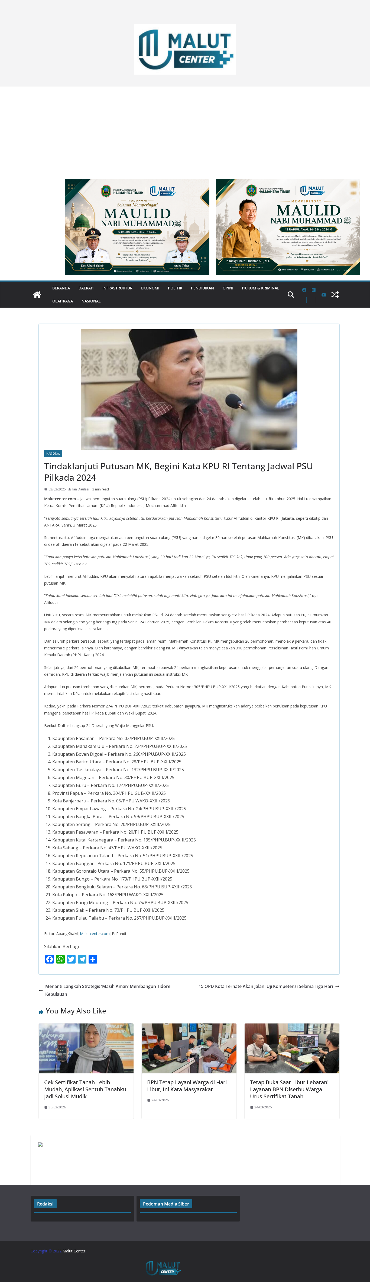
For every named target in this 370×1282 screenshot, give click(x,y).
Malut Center (74, 1251)
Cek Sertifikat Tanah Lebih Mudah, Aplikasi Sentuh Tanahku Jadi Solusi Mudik (85, 1089)
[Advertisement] (185, 130)
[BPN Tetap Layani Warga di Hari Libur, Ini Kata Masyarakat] (189, 1027)
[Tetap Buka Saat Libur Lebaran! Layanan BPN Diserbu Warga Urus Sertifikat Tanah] (292, 1027)
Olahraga (62, 301)
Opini (228, 288)
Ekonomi (150, 288)
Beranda (61, 288)
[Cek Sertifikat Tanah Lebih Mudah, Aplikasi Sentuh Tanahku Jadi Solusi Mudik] (86, 1027)
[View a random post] (335, 294)
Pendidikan (202, 288)
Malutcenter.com (95, 933)
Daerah (86, 288)
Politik (175, 288)
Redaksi (45, 1204)
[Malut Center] (37, 294)
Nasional (91, 301)
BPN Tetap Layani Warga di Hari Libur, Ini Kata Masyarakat (187, 1086)
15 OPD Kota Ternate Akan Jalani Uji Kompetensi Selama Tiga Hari (266, 986)
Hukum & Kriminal (260, 288)
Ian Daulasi (80, 489)
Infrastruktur (117, 288)
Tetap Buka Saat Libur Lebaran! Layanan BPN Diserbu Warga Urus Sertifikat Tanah (289, 1089)
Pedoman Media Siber (166, 1204)
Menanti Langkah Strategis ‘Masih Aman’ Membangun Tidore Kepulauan (107, 990)
